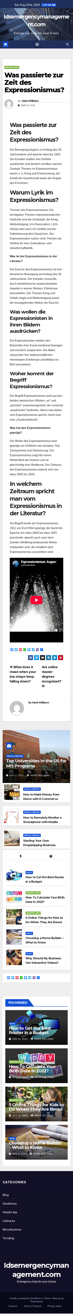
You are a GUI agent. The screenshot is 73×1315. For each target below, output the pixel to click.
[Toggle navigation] (37, 44)
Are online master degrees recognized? (51, 674)
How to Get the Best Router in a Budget (30, 1030)
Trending (8, 1238)
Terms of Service (32, 1306)
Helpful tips (11, 67)
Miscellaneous (15, 756)
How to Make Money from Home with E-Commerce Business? (41, 799)
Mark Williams (30, 100)
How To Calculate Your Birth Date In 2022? (32, 1068)
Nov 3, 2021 (16, 775)
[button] (67, 44)
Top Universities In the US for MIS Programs (36, 763)
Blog (29, 872)
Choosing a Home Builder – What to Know (35, 1145)
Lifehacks (9, 1220)
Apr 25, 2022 (20, 1115)
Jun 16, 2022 (20, 1039)
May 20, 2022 (20, 1077)
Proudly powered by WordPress (26, 1298)
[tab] (21, 856)
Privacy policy (54, 1306)
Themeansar (36, 1301)
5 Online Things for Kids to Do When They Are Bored (36, 1107)
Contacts (13, 1306)
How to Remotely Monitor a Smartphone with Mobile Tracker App (42, 822)
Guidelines (10, 1203)
